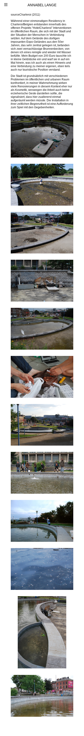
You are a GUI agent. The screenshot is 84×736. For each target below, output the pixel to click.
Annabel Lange (42, 5)
